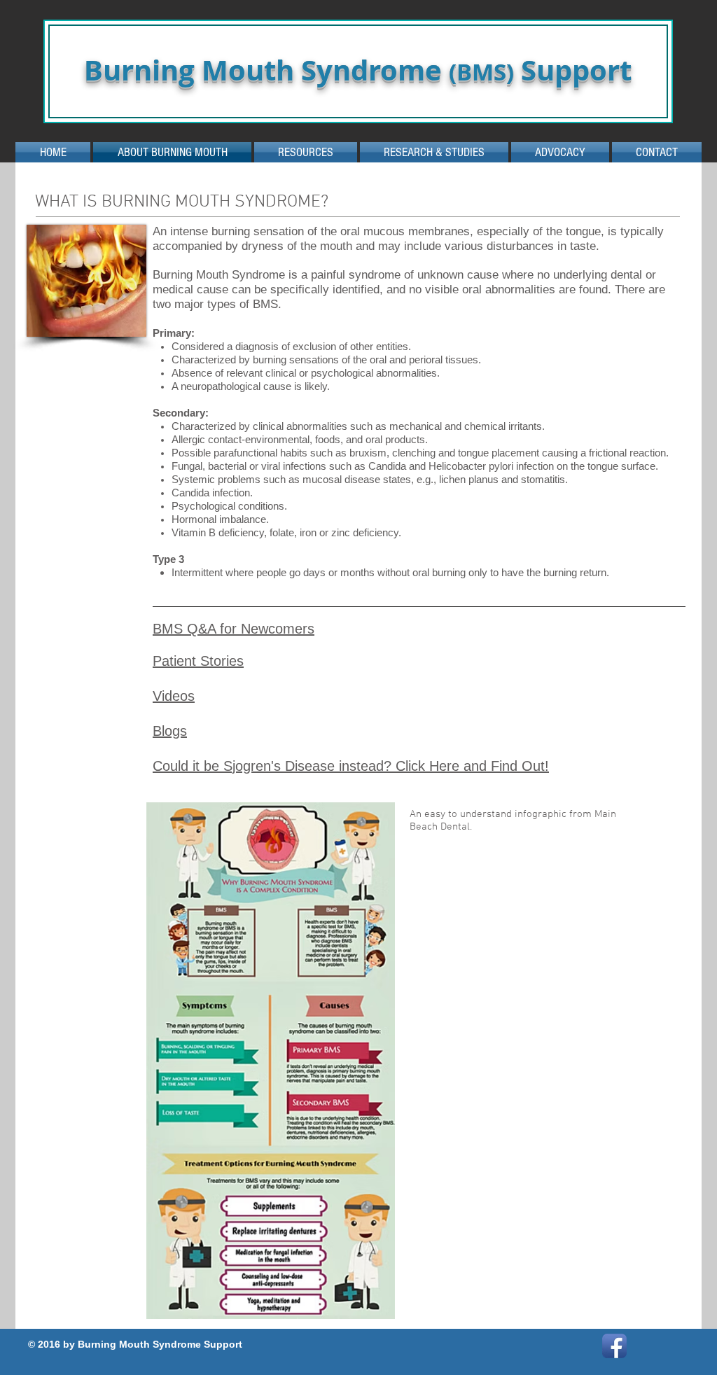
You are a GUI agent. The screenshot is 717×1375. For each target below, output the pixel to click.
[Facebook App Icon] (614, 1346)
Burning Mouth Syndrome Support (358, 70)
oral (472, 289)
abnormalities (520, 289)
